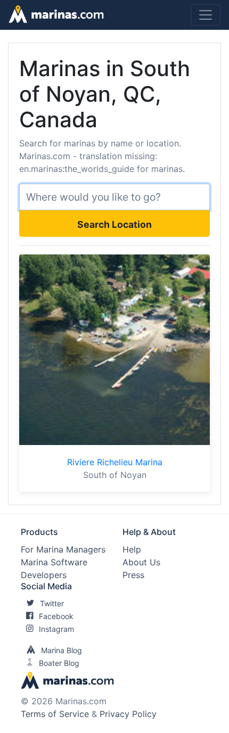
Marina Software (54, 562)
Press (133, 575)
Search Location (114, 224)
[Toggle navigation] (205, 15)
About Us (141, 562)
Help (131, 549)
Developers (44, 575)
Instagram (56, 628)
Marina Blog (61, 650)
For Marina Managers (63, 549)
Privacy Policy (128, 714)
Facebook (56, 616)
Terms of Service (55, 714)
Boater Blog (59, 663)
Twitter (52, 603)
